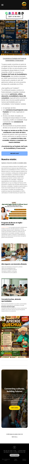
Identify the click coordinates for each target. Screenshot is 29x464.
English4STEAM (5, 227)
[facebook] (10, 13)
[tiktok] (19, 13)
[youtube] (16, 13)
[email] (22, 13)
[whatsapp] (6, 13)
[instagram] (13, 13)
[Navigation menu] (2, 5)
